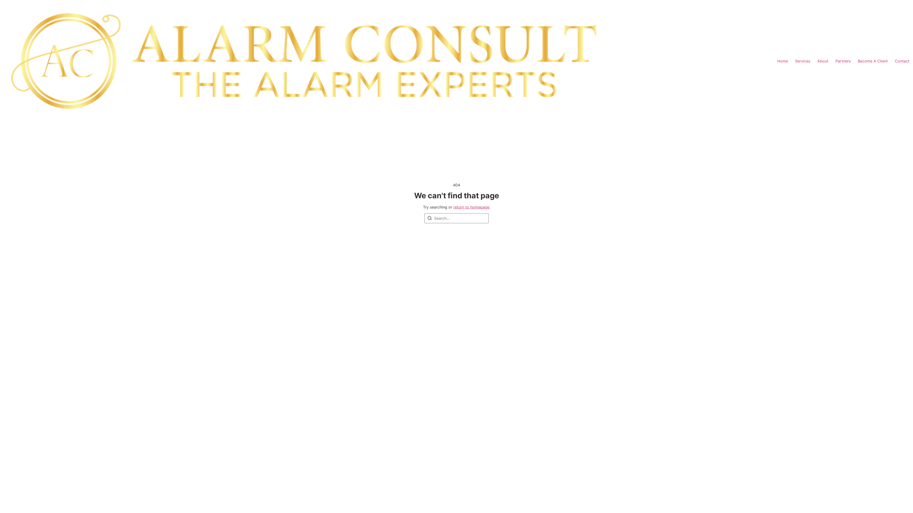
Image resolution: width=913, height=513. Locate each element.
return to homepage (471, 207)
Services (802, 61)
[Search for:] (456, 218)
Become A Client (873, 61)
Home (782, 61)
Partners (843, 61)
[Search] (429, 219)
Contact (902, 61)
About (822, 61)
